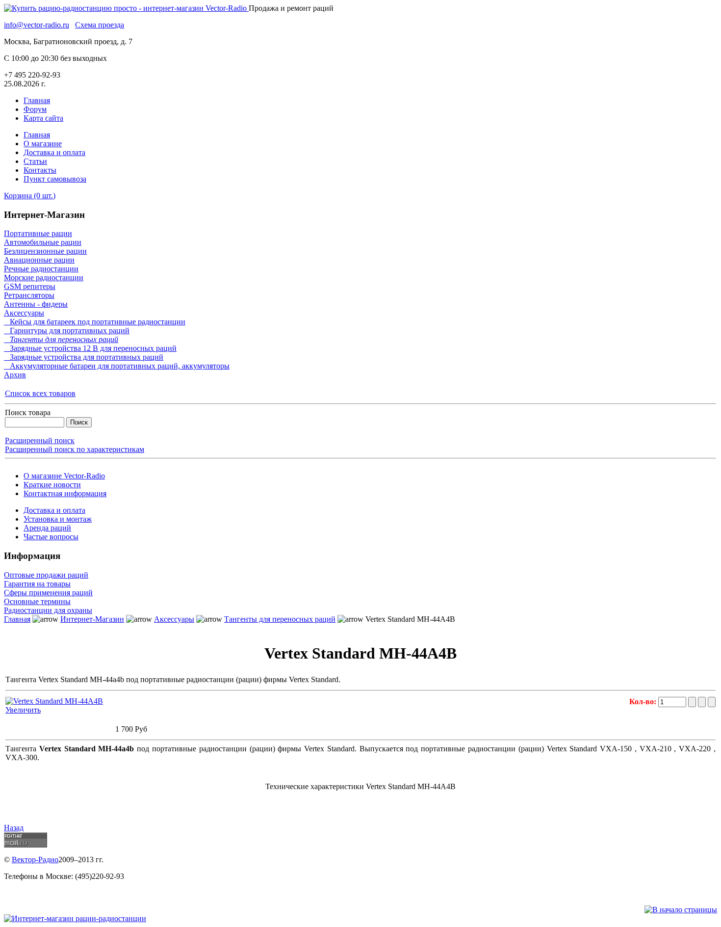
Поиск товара (28, 412)
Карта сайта (43, 118)
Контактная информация (65, 493)
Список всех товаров (40, 393)
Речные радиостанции (41, 269)
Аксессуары (24, 313)
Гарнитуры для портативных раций (66, 330)
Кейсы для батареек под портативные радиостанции (94, 322)
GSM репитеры (29, 286)
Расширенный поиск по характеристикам (74, 449)
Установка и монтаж (58, 519)
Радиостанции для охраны (48, 610)
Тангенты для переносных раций (61, 339)
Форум (35, 109)
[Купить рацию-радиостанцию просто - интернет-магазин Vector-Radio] (126, 8)
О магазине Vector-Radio (64, 476)
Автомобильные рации (42, 242)
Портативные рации (38, 233)
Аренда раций (47, 528)
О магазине (43, 143)
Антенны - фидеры (36, 304)
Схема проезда (99, 25)
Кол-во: (643, 701)
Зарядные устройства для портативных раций (83, 357)
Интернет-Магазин (92, 619)
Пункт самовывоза (55, 179)
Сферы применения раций (48, 592)
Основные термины (37, 601)
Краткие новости (52, 484)
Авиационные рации (39, 260)
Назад (14, 827)
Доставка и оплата (54, 152)
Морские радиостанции (43, 277)
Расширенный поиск (40, 440)
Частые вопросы (51, 536)
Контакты (40, 170)
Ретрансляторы (29, 295)
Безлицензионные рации (45, 251)
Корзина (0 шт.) (29, 195)
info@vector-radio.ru (36, 25)
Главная (37, 100)
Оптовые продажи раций (46, 575)
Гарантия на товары (37, 584)
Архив (15, 375)
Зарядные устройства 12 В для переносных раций (90, 348)
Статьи (35, 161)
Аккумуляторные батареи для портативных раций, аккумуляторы (117, 366)
